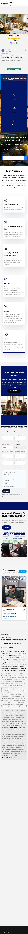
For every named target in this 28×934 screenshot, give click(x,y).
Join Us (6, 527)
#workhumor (6, 616)
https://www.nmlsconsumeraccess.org (13, 640)
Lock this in (6, 491)
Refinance (16, 432)
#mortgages (13, 616)
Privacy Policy (5, 932)
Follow (23, 571)
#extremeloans (7, 618)
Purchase (9, 432)
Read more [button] (4, 63)
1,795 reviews (17, 41)
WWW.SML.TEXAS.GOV (15, 727)
